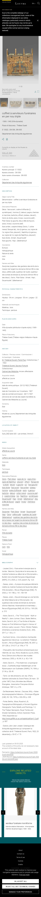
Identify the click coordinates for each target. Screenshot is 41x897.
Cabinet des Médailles (10, 371)
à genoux (31, 490)
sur (26, 485)
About (20, 850)
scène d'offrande (15, 490)
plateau (33, 488)
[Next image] (37, 103)
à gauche (19, 485)
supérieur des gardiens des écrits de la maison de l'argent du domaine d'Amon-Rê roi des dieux (19, 520)
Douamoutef (6, 499)
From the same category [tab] (21, 782)
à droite (6, 485)
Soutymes (5, 512)
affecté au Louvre (8, 451)
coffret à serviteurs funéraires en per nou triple (19, 458)
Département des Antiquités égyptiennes (17, 182)
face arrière (24, 488)
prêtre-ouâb (17, 514)
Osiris (4, 479)
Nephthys (23, 496)
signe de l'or (21, 479)
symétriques (33, 496)
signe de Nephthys (9, 482)
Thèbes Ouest (7, 540)
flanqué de (35, 482)
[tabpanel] (20, 812)
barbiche (5, 493)
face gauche (32, 485)
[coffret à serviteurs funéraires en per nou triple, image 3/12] (30, 103)
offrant (27, 482)
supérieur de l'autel (29, 514)
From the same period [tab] (21, 780)
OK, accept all (20, 881)
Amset (19, 499)
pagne (17, 502)
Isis (18, 496)
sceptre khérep (9, 496)
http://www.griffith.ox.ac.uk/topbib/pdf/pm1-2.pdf (20, 719)
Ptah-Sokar (12, 479)
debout (12, 493)
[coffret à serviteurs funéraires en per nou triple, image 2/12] (15, 103)
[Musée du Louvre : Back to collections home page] (20, 3)
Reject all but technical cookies (20, 887)
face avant (15, 488)
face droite (6, 488)
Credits (20, 864)
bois (3, 465)
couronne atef (32, 493)
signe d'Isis (31, 479)
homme (5, 490)
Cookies (20, 861)
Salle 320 (7, 153)
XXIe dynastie (7, 533)
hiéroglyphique (7, 554)
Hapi (14, 499)
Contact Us (20, 854)
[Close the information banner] (37, 20)
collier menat (21, 493)
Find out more (24, 875)
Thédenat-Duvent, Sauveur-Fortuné (15, 366)
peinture (5, 472)
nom (3, 547)
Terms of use (20, 857)
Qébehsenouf (28, 499)
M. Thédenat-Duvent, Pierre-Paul (14, 360)
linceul (23, 502)
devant (12, 485)
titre (8, 547)
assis (25, 490)
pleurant (20, 482)
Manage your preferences (20, 892)
